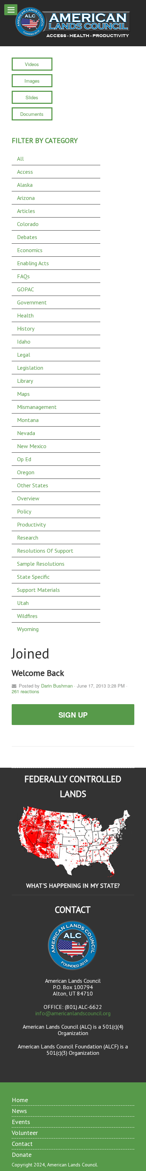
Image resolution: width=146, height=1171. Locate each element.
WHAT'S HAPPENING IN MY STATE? (73, 886)
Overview (28, 498)
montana (28, 419)
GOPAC (25, 289)
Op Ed (24, 459)
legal (23, 354)
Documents (32, 114)
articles (26, 210)
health (25, 315)
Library (25, 380)
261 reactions (25, 691)
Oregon (25, 472)
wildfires (27, 615)
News (19, 1111)
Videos (32, 64)
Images (32, 80)
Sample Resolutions (40, 563)
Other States (32, 485)
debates (27, 236)
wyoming (28, 628)
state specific (33, 576)
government (32, 302)
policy (24, 511)
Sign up (73, 714)
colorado (28, 223)
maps (23, 393)
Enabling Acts (33, 263)
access (25, 171)
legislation (30, 367)
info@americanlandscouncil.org (73, 1013)
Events (21, 1122)
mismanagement (37, 406)
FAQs (23, 276)
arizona (26, 197)
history (25, 328)
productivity (31, 524)
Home (20, 1100)
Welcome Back (38, 672)
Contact (22, 1144)
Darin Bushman (57, 685)
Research (27, 537)
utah (23, 602)
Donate (22, 1155)
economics (30, 250)
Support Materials (38, 589)
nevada (26, 432)
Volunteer (25, 1133)
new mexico (31, 446)
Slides (32, 97)
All (20, 158)
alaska (25, 184)
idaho (23, 341)
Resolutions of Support (45, 550)
